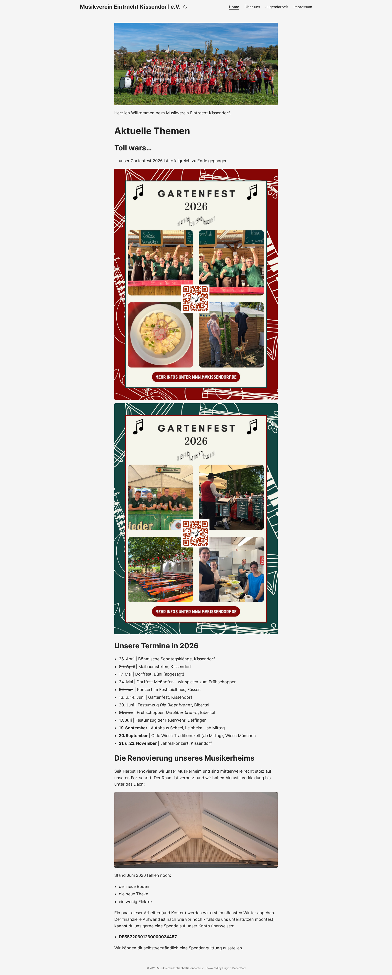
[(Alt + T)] (185, 7)
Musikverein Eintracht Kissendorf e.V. (130, 6)
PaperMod (238, 968)
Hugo (225, 968)
